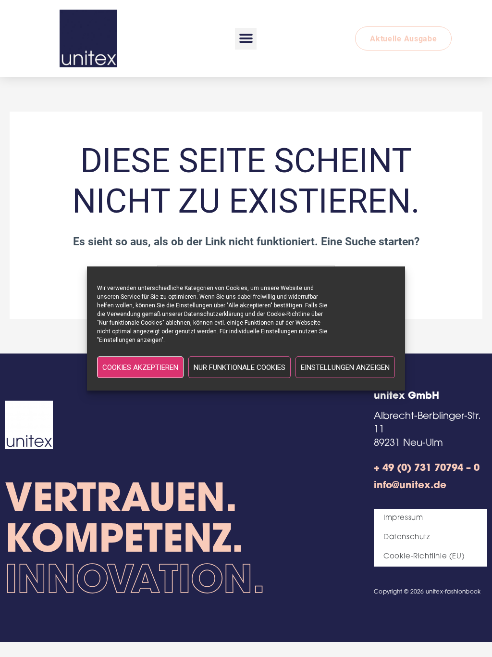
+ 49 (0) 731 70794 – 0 (427, 468)
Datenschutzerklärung (214, 314)
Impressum (403, 518)
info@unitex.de (410, 486)
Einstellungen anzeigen (345, 367)
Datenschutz (406, 537)
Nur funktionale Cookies (239, 367)
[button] (246, 39)
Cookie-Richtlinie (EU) (424, 556)
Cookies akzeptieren (140, 367)
